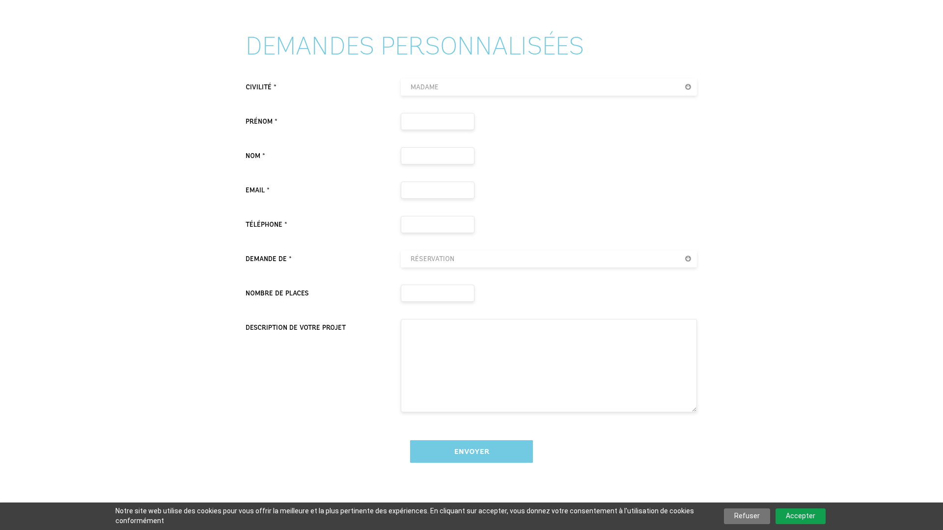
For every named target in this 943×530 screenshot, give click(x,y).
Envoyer (471, 451)
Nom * (255, 156)
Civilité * (261, 87)
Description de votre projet (296, 327)
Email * (258, 190)
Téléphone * (266, 224)
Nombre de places (277, 293)
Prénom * (261, 121)
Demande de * (269, 259)
